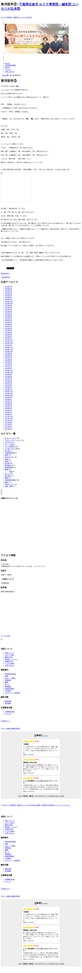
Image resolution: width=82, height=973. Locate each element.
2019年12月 (9, 370)
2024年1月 (8, 339)
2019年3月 (8, 387)
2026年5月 (8, 291)
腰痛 (6, 478)
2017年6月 (8, 429)
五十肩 (7, 451)
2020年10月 (9, 351)
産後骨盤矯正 (9, 688)
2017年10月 (9, 420)
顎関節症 (8, 680)
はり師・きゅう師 (11, 448)
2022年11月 (9, 343)
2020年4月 (8, 364)
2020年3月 (8, 366)
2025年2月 (8, 320)
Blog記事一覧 (7, 75)
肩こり (7, 474)
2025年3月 (8, 318)
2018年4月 (8, 408)
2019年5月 (8, 383)
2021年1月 (8, 345)
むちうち (8, 714)
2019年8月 (8, 376)
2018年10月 (9, 395)
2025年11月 (9, 301)
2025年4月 (8, 316)
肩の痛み (8, 476)
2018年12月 (9, 391)
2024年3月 (8, 335)
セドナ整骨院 (9, 446)
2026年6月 (8, 288)
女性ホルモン (9, 457)
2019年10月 (9, 372)
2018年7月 (8, 402)
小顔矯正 (8, 691)
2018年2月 (8, 412)
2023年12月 (9, 341)
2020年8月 (8, 356)
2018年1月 (8, 414)
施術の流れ (9, 657)
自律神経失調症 (10, 480)
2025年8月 (8, 307)
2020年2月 (8, 368)
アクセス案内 (9, 663)
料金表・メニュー (11, 659)
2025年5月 (8, 314)
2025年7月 (8, 309)
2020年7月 (8, 358)
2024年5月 (8, 330)
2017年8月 (8, 425)
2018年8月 (8, 399)
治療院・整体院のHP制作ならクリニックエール (53, 805)
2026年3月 (8, 295)
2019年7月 (8, 379)
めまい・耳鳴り (10, 678)
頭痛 (6, 676)
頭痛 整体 (9, 486)
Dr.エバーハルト (10, 438)
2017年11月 (9, 418)
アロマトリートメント (13, 440)
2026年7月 (8, 286)
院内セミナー (9, 484)
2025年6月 (8, 312)
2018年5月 (8, 406)
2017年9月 (8, 423)
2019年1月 (8, 389)
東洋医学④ (6, 277)
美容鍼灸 (8, 703)
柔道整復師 (9, 467)
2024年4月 (8, 332)
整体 (6, 461)
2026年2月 (8, 297)
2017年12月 (9, 416)
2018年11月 (9, 393)
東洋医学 (8, 465)
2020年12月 (9, 347)
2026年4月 (8, 293)
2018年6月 (8, 404)
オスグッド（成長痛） (13, 693)
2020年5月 (8, 362)
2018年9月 (8, 397)
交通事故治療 (9, 453)
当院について (9, 653)
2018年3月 (8, 410)
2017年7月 (8, 427)
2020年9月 (8, 353)
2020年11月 (9, 349)
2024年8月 (8, 324)
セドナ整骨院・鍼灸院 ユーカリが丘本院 (21, 805)
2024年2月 (8, 337)
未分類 (7, 463)
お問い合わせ (9, 665)
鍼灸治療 (8, 701)
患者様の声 (9, 661)
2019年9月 (8, 374)
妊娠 (6, 459)
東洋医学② (5, 273)
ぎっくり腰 (9, 444)
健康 (6, 455)
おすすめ (8, 442)
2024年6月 (8, 328)
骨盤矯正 (8, 686)
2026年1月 (8, 299)
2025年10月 (9, 303)
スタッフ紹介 (9, 655)
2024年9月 (8, 322)
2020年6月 (8, 360)
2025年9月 (8, 305)
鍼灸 (17, 86)
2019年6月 (8, 381)
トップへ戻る (5, 636)
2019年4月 (8, 385)
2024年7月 (8, 326)
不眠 (10, 471)
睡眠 (6, 469)
